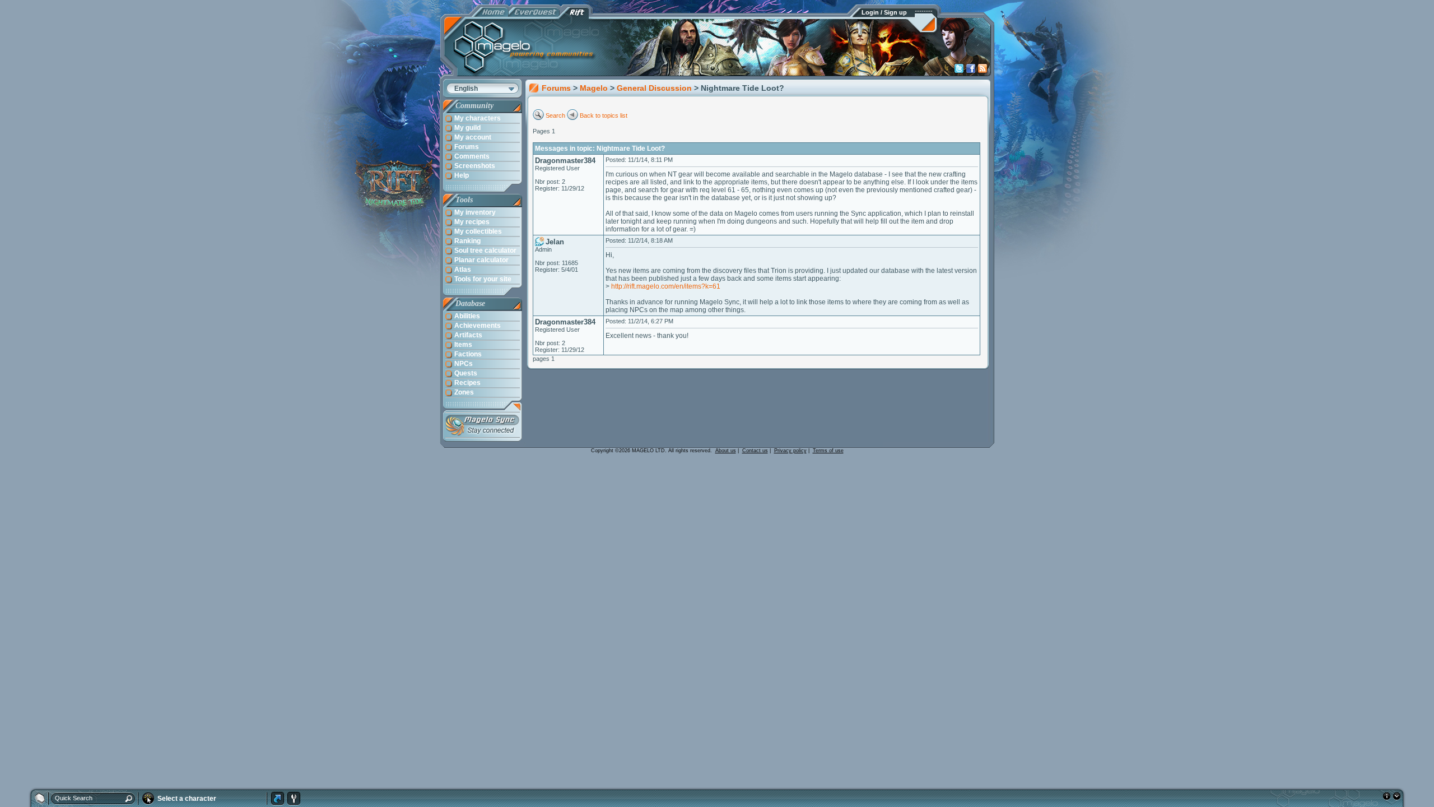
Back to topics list (603, 115)
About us (725, 450)
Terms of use (828, 450)
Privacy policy (790, 450)
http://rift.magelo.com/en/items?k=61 (665, 286)
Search (555, 115)
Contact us (755, 450)
